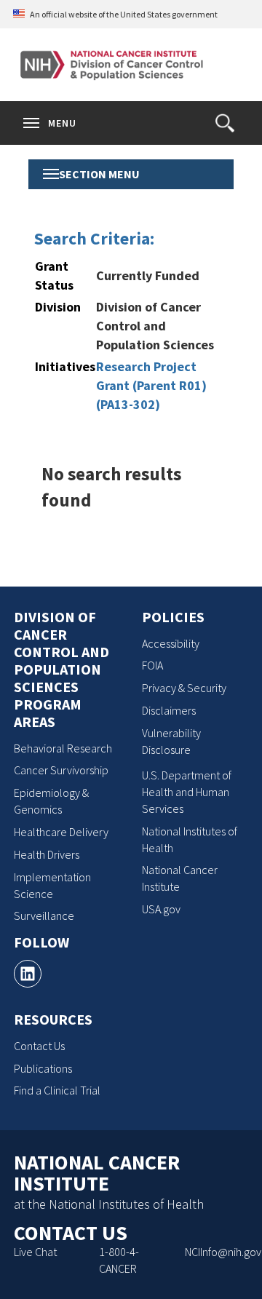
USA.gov (161, 909)
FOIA (152, 665)
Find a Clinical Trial (57, 1090)
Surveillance (44, 915)
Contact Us (39, 1045)
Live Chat (35, 1251)
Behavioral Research (63, 748)
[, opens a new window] (27, 974)
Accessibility (170, 643)
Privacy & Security (184, 687)
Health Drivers (46, 854)
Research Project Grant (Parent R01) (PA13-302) (151, 385)
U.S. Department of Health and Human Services (186, 792)
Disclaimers (169, 710)
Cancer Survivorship (61, 770)
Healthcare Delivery (61, 832)
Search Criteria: (94, 238)
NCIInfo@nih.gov (223, 1251)
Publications (43, 1068)
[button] (225, 123)
